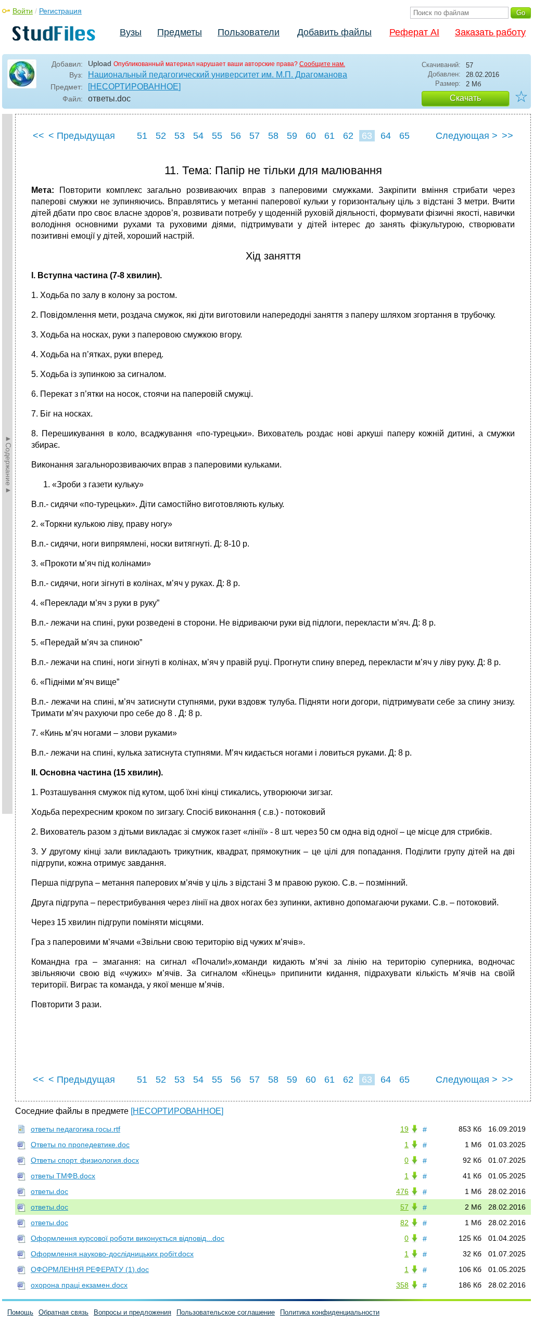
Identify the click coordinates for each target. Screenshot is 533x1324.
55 (217, 136)
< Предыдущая (81, 136)
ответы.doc (49, 1191)
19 (404, 1129)
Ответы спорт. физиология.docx (85, 1160)
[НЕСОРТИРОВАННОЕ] (134, 86)
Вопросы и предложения (132, 1312)
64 (385, 136)
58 (273, 136)
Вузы (131, 32)
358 (402, 1285)
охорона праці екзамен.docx (79, 1285)
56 (236, 136)
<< (38, 136)
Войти (22, 11)
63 (367, 136)
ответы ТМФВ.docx (63, 1176)
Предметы (179, 32)
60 (311, 136)
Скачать (465, 98)
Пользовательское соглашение (225, 1312)
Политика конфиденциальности (329, 1312)
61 (329, 136)
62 (348, 136)
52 (161, 136)
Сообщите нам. (322, 64)
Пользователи (249, 32)
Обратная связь (63, 1312)
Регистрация (60, 11)
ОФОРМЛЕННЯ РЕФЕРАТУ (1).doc (90, 1269)
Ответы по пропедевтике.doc (80, 1144)
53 (179, 136)
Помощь (20, 1312)
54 (198, 136)
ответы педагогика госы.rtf (75, 1129)
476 (402, 1191)
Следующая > (467, 136)
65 (404, 136)
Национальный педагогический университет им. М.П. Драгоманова (217, 74)
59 (292, 136)
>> (507, 136)
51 (142, 136)
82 (404, 1222)
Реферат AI (414, 32)
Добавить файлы (334, 32)
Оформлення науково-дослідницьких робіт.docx (112, 1254)
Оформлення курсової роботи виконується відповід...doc (127, 1238)
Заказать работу (490, 32)
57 (254, 136)
